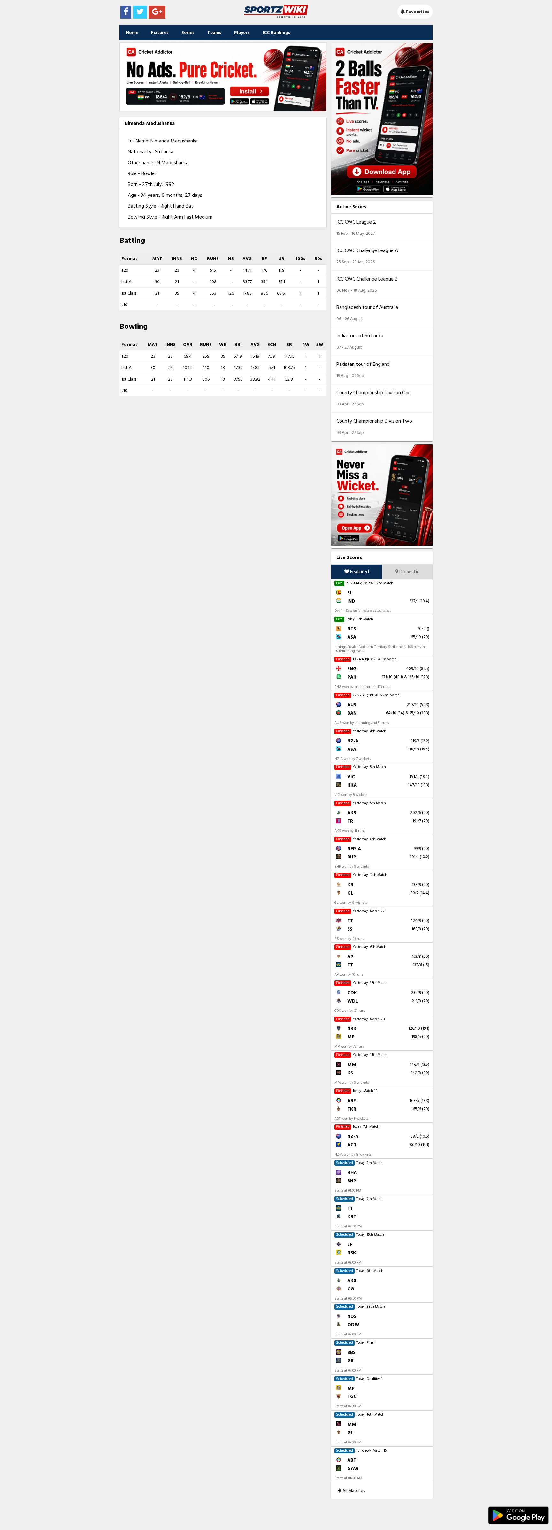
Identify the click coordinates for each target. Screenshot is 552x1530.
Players (242, 32)
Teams (214, 32)
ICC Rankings (276, 32)
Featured (359, 572)
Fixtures (160, 32)
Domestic (408, 572)
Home (132, 32)
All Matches (353, 1490)
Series (188, 32)
